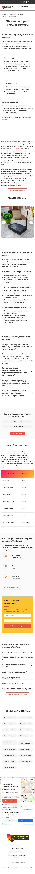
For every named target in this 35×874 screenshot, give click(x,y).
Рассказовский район (25, 755)
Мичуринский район (25, 729)
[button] (4, 222)
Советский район (9, 761)
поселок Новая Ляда (9, 749)
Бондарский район (9, 717)
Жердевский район (25, 717)
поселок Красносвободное (25, 742)
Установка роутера (17, 426)
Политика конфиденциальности (18, 862)
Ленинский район (9, 729)
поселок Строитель (25, 749)
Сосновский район (26, 761)
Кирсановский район (25, 723)
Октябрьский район (25, 735)
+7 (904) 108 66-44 (8, 789)
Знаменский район (9, 723)
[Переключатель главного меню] (31, 7)
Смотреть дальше (17, 433)
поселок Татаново (9, 755)
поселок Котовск (9, 741)
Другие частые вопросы (17, 694)
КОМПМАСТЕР (18, 148)
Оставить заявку (9, 801)
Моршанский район (9, 735)
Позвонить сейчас (17, 190)
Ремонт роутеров (17, 421)
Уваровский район (9, 767)
